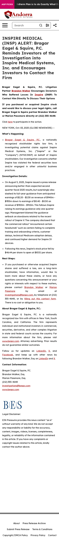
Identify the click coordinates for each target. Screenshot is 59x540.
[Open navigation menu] (5, 25)
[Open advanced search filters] (47, 25)
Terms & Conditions (42, 529)
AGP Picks (7, 4)
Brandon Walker (33, 287)
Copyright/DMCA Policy (15, 535)
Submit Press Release (18, 529)
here (10, 121)
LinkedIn (41, 351)
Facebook (7, 354)
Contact (52, 535)
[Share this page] (55, 25)
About (16, 523)
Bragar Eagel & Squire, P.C (22, 139)
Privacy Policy (37, 535)
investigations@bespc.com (19, 295)
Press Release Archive (34, 523)
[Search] (40, 25)
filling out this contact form (40, 298)
